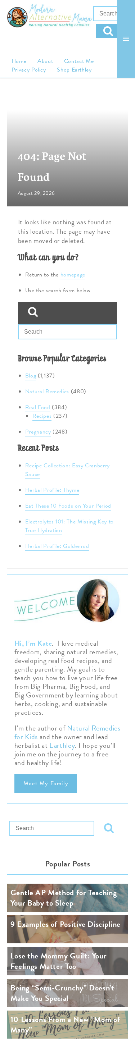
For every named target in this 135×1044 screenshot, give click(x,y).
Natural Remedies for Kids (67, 732)
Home (19, 61)
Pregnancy (38, 431)
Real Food (37, 407)
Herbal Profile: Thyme (52, 490)
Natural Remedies (47, 391)
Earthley (62, 745)
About (45, 61)
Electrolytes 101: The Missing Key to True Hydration (69, 526)
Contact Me (79, 61)
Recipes (41, 416)
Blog (30, 375)
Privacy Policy (29, 69)
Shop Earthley (74, 69)
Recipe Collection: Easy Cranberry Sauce (67, 470)
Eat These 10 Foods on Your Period (68, 506)
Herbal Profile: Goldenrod (57, 546)
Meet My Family (45, 783)
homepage (72, 274)
